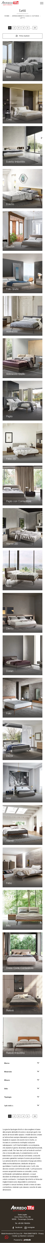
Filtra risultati (24, 36)
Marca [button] (6, 1063)
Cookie (14, 1236)
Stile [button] (6, 1089)
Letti (22, 18)
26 (35, 28)
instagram (31, 1227)
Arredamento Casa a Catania (25, 16)
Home (7, 16)
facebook (18, 1227)
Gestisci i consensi (27, 1236)
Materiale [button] (8, 1072)
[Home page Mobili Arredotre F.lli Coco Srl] (10, 3)
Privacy (41, 1233)
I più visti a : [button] (8, 1106)
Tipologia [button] (7, 1097)
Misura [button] (7, 1080)
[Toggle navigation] (41, 3)
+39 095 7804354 (24, 1223)
